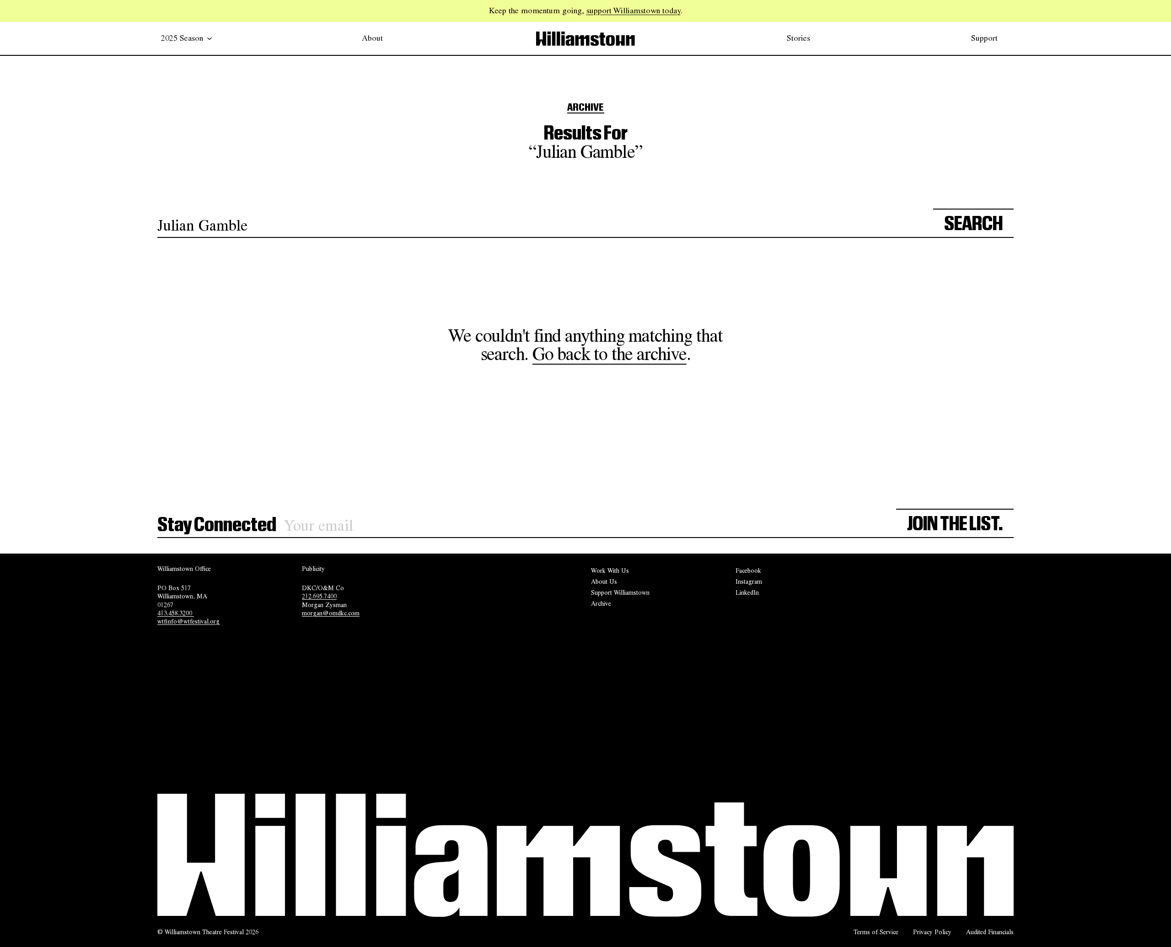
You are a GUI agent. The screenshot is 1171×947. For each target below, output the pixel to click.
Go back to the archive (609, 354)
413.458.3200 (175, 613)
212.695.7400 (319, 596)
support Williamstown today (633, 10)
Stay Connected (216, 525)
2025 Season (182, 38)
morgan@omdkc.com (331, 613)
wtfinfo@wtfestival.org (188, 621)
